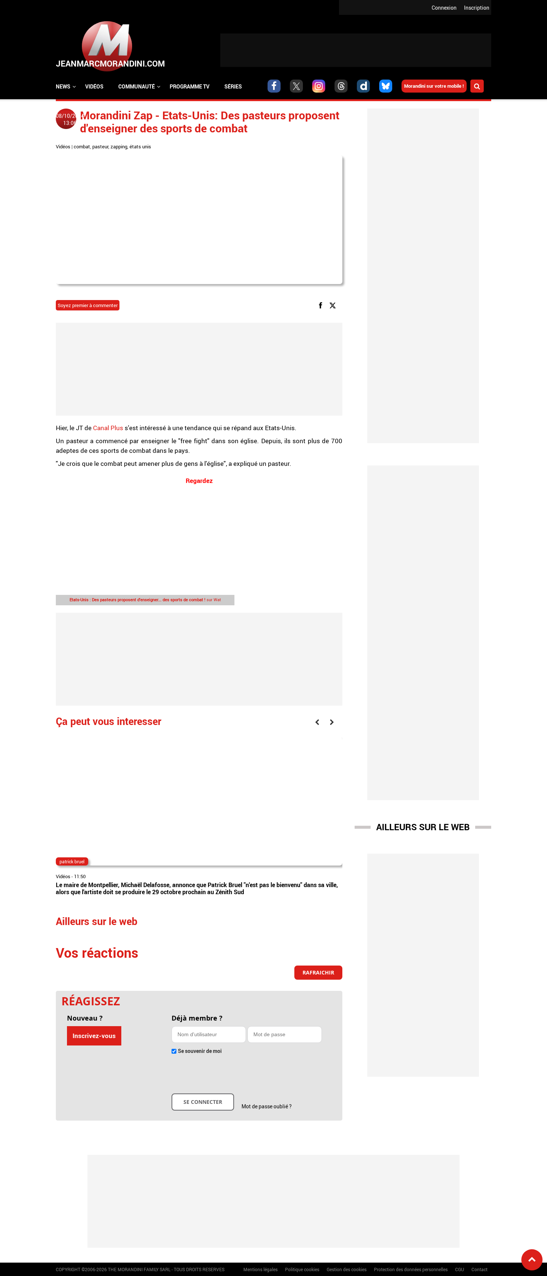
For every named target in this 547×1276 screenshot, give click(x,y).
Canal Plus (108, 427)
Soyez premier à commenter (88, 305)
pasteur (100, 146)
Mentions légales (260, 1269)
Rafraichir (318, 972)
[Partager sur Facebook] (322, 305)
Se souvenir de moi (200, 1050)
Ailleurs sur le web (423, 826)
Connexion (444, 7)
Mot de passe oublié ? (266, 1106)
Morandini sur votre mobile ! (434, 86)
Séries (233, 86)
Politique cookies (302, 1269)
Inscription (476, 7)
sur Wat (145, 599)
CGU (459, 1269)
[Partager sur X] (333, 305)
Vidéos (94, 86)
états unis (140, 146)
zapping (119, 146)
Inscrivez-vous (94, 1035)
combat (82, 146)
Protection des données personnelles (411, 1269)
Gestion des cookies (347, 1269)
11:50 (80, 876)
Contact (479, 1269)
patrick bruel (72, 861)
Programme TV (189, 86)
